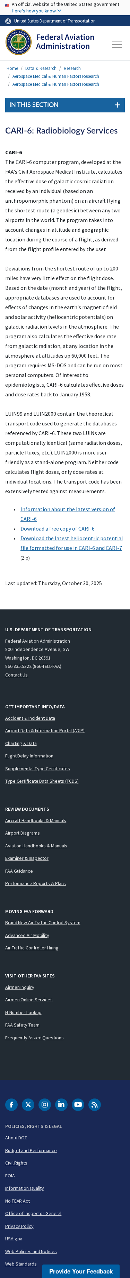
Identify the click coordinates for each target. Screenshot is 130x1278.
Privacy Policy (19, 1226)
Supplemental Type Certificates (37, 768)
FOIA (10, 1176)
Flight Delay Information (29, 756)
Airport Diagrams (22, 833)
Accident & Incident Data (30, 718)
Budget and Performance (31, 1150)
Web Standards (21, 1264)
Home (12, 68)
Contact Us (16, 675)
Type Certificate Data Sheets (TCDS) (42, 781)
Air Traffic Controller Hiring (32, 948)
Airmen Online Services (29, 999)
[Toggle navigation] (117, 44)
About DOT (16, 1137)
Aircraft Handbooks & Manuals (35, 820)
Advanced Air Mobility (27, 935)
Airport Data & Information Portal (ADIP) (45, 730)
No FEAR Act (17, 1201)
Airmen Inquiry (19, 987)
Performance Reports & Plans (35, 883)
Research (72, 68)
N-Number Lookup (23, 1012)
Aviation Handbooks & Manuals (36, 846)
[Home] (50, 44)
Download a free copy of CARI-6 (57, 528)
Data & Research (41, 68)
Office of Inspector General (33, 1213)
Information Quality (24, 1188)
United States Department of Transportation (55, 21)
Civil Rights (16, 1163)
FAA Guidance (19, 871)
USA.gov (13, 1238)
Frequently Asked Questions (34, 1038)
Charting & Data (21, 743)
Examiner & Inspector (27, 858)
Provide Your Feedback (81, 1271)
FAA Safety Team (22, 1025)
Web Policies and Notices (31, 1251)
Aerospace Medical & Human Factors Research (55, 76)
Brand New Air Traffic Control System (42, 922)
